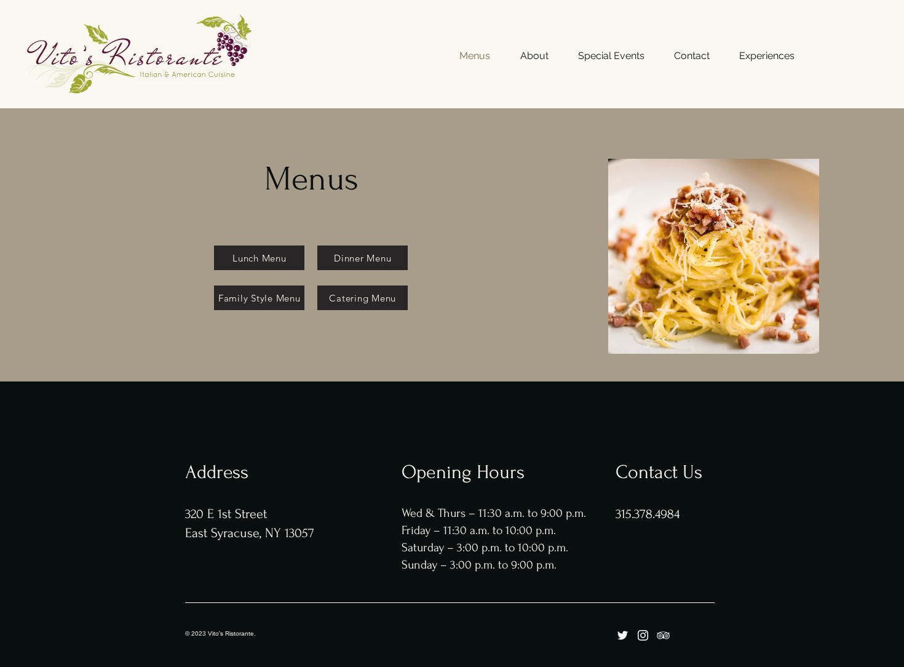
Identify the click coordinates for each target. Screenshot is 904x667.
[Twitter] (623, 635)
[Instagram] (643, 635)
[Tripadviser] (663, 635)
